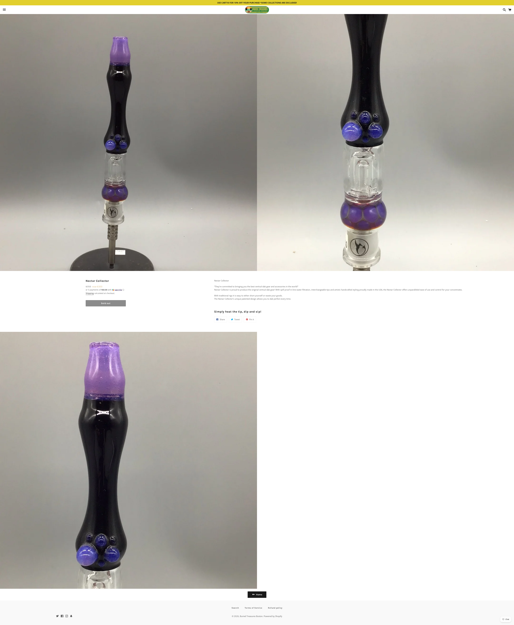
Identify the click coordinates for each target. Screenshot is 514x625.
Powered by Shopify (273, 616)
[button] (106, 289)
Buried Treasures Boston (251, 616)
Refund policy (275, 608)
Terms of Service (253, 608)
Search (235, 608)
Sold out (105, 303)
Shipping (90, 293)
